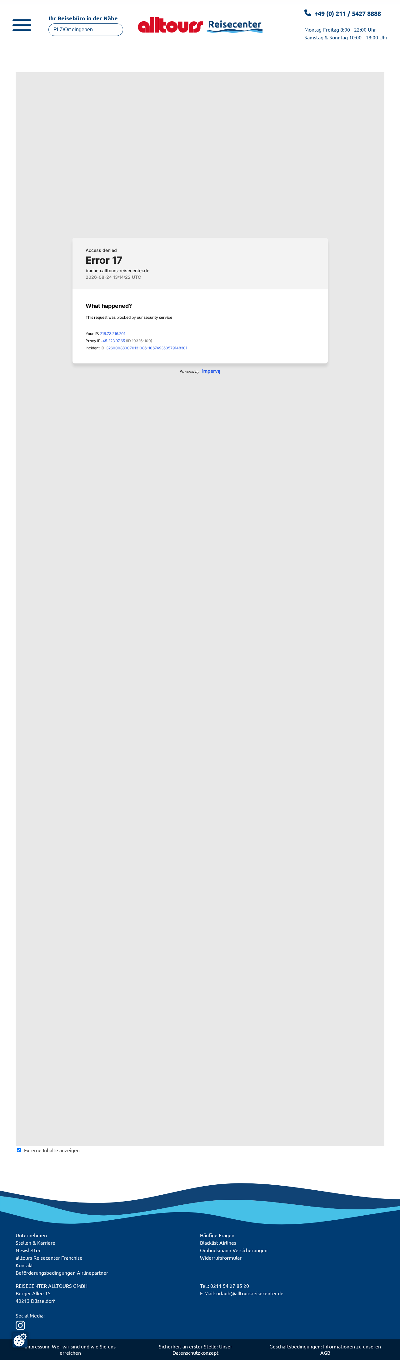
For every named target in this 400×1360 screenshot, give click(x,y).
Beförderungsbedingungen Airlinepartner (62, 1272)
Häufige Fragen (217, 1235)
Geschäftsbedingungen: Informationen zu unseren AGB (325, 1349)
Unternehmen (31, 1235)
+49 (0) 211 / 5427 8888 (347, 13)
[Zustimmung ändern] (20, 1340)
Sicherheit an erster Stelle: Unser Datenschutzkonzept (195, 1349)
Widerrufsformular (221, 1257)
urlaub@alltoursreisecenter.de (249, 1293)
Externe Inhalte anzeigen (52, 1150)
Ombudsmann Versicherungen (234, 1250)
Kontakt (24, 1265)
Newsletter (28, 1250)
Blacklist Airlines (218, 1242)
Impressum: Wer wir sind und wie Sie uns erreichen (70, 1349)
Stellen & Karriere (35, 1242)
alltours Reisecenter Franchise (49, 1257)
